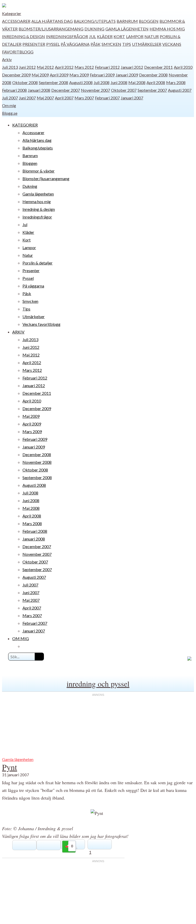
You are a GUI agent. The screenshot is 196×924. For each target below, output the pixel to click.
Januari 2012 (132, 67)
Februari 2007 (107, 97)
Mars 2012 (84, 67)
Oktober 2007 (124, 90)
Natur (151, 36)
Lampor (134, 36)
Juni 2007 (27, 97)
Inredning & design (23, 36)
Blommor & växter (38, 170)
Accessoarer (16, 21)
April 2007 (64, 97)
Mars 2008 (176, 82)
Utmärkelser (146, 44)
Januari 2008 (39, 90)
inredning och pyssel (98, 683)
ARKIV (18, 331)
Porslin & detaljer (37, 262)
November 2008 (37, 462)
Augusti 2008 (81, 82)
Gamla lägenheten (127, 28)
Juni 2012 (27, 67)
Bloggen (148, 21)
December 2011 (158, 67)
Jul (92, 36)
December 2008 (153, 74)
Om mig (9, 105)
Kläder (105, 36)
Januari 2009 (127, 74)
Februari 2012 (107, 67)
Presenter (33, 44)
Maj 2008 (136, 82)
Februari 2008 (14, 90)
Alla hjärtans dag (52, 21)
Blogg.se (9, 113)
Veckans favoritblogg (41, 324)
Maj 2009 (40, 74)
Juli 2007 (10, 97)
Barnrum (127, 21)
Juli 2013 (10, 67)
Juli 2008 (101, 82)
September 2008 (53, 82)
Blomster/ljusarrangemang (51, 28)
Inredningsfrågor (67, 36)
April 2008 (155, 82)
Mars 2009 (79, 74)
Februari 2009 (102, 74)
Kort (119, 36)
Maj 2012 (45, 67)
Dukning (94, 28)
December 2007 (65, 90)
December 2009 (16, 74)
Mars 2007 (84, 97)
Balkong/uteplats (95, 21)
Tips (126, 44)
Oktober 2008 (25, 82)
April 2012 (64, 67)
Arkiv (7, 59)
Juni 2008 (119, 82)
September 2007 (152, 90)
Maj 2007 (45, 97)
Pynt (9, 766)
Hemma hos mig (167, 28)
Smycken (111, 44)
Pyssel (53, 44)
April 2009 (59, 74)
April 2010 (183, 67)
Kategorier (11, 13)
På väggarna (75, 44)
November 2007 (95, 90)
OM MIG (20, 638)
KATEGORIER (25, 124)
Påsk (96, 44)
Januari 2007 (132, 97)
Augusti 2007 (179, 90)
